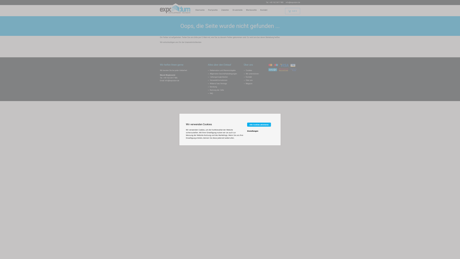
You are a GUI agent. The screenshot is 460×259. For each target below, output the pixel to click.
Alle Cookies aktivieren (259, 125)
